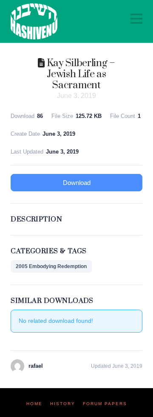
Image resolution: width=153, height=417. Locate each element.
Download (77, 182)
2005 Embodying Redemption (51, 266)
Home (34, 403)
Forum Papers (105, 403)
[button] (136, 19)
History (62, 403)
